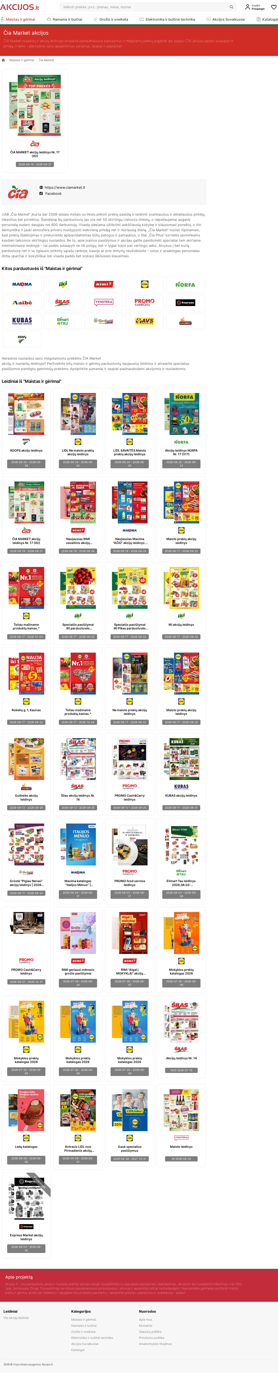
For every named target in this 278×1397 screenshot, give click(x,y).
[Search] (231, 7)
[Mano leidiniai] (274, 7)
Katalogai (77, 1350)
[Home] (3, 60)
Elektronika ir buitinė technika (92, 1338)
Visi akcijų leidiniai (16, 1318)
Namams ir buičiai (83, 1325)
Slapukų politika (150, 1331)
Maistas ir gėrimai (21, 60)
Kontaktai (145, 1325)
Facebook (53, 193)
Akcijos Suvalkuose (84, 1344)
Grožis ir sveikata (83, 1331)
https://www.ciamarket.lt (65, 187)
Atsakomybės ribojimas (155, 1344)
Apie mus (145, 1319)
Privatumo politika (151, 1338)
